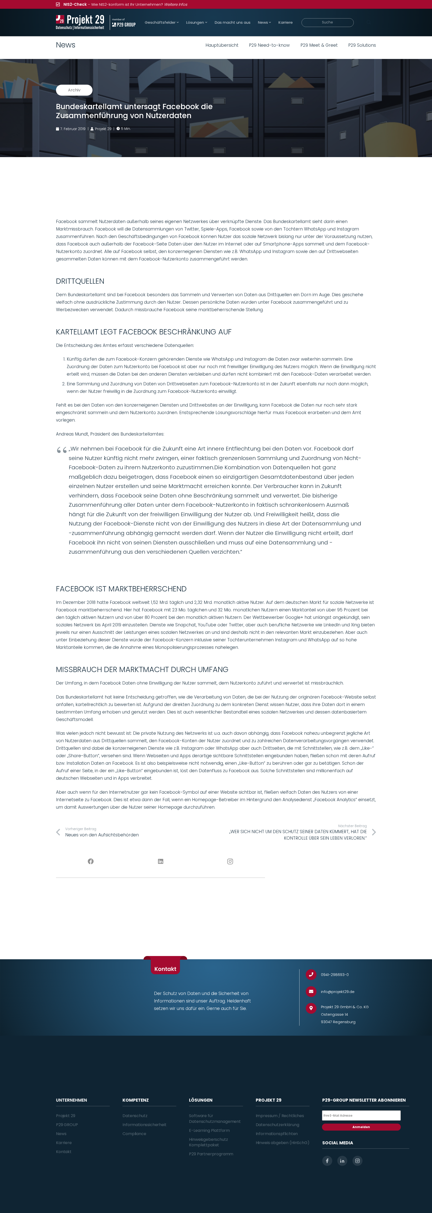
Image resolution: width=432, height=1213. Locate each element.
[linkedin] (342, 1161)
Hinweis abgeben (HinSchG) (283, 1143)
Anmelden (361, 1127)
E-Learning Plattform (209, 1130)
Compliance (134, 1134)
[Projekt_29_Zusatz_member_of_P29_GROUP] (123, 22)
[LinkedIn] (161, 861)
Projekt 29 (65, 1116)
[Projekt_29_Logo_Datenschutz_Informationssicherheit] (80, 22)
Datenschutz (134, 1116)
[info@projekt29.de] (313, 991)
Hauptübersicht (222, 45)
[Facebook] (91, 861)
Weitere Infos (175, 4)
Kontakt (64, 1152)
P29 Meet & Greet (319, 45)
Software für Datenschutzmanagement (215, 1118)
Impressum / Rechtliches (280, 1116)
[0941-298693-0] (313, 974)
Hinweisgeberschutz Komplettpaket (208, 1142)
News (61, 1134)
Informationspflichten (277, 1134)
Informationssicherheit (144, 1125)
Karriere (64, 1143)
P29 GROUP (67, 1125)
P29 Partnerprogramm (211, 1154)
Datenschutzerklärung (277, 1125)
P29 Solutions (362, 45)
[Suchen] (369, 22)
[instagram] (357, 1161)
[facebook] (327, 1161)
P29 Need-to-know (269, 45)
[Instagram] (230, 861)
